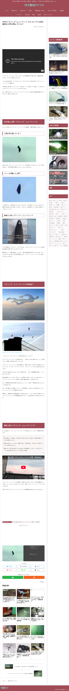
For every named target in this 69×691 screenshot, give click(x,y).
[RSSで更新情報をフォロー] (34, 577)
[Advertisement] (23, 37)
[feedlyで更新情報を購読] (12, 577)
